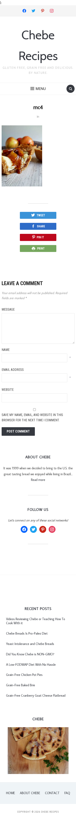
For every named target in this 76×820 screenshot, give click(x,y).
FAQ (67, 793)
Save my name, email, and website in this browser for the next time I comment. (32, 417)
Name (6, 350)
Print (41, 248)
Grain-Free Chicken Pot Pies (24, 675)
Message (8, 309)
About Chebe (30, 793)
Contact (52, 793)
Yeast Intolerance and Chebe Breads (30, 644)
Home (10, 793)
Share (41, 226)
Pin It (40, 237)
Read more (38, 480)
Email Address (13, 370)
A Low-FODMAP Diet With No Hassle (31, 664)
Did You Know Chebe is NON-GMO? (30, 654)
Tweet (41, 215)
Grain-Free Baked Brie (20, 685)
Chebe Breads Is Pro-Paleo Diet (27, 633)
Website (8, 390)
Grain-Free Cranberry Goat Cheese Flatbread (35, 695)
